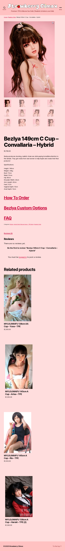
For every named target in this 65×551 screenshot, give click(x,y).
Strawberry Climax (16, 546)
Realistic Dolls (12, 17)
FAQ (8, 218)
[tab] (8, 233)
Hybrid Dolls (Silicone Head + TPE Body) (24, 224)
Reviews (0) (8, 233)
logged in (23, 257)
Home (5, 17)
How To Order (16, 197)
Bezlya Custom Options (25, 207)
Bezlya (11, 224)
